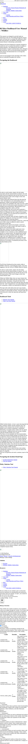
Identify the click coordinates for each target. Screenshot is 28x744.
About (4, 13)
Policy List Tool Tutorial (9, 301)
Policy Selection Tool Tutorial (10, 467)
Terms (1, 556)
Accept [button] (10, 597)
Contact (5, 19)
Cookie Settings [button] (4, 597)
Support (5, 20)
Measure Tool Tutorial (8, 299)
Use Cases (5, 12)
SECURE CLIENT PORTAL (13, 23)
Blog (4, 17)
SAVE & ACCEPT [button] (5, 743)
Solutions (5, 6)
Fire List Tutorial (7, 461)
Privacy (6, 556)
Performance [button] (3, 711)
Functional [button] (2, 703)
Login (4, 22)
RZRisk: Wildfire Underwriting (14, 10)
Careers (8, 15)
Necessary (4, 625)
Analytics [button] (2, 718)
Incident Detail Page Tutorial (10, 459)
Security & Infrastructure (14, 556)
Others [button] (1, 736)
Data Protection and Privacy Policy (14, 16)
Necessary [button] (2, 624)
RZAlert (5, 563)
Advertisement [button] (3, 727)
